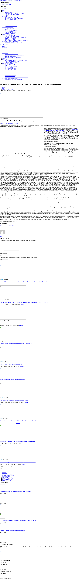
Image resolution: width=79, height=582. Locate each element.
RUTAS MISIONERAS (6, 480)
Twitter (5, 225)
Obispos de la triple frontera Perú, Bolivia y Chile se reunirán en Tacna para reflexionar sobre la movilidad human (22, 420)
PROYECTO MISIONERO (10, 28)
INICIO (3, 10)
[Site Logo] (11, 0)
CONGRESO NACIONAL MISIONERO (10, 41)
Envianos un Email (5, 2)
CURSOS (4, 472)
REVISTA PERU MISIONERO (11, 30)
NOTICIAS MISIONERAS (8, 123)
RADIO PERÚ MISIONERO (10, 33)
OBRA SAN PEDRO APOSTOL (11, 19)
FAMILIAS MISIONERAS (10, 39)
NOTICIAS (4, 21)
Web (1, 255)
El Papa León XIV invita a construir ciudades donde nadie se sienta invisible (12, 530)
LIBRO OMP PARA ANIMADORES (12, 14)
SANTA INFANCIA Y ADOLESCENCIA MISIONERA (15, 37)
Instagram (9, 575)
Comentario (2, 249)
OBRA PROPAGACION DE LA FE (11, 17)
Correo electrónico (3, 253)
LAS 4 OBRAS (5, 16)
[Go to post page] (13, 298)
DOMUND (4, 473)
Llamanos (4, 6)
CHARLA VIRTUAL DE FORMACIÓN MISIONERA (8, 501)
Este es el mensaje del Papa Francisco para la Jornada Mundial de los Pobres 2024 (16, 343)
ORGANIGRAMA (8, 12)
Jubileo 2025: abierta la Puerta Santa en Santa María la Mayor (12, 379)
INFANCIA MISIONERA (7, 474)
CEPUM (6, 29)
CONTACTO (7, 15)
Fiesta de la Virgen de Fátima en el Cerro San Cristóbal (11, 364)
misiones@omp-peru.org (6, 4)
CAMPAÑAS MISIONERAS (7, 471)
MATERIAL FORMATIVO (7, 34)
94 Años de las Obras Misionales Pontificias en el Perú (15, 13)
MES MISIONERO (6, 476)
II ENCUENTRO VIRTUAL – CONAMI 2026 (13, 42)
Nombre (2, 251)
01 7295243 (4, 8)
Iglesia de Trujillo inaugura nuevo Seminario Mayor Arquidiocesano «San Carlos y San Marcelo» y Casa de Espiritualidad (24, 281)
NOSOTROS (4, 11)
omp (2, 123)
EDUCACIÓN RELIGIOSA (10, 35)
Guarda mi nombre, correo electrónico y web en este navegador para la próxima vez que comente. (19, 257)
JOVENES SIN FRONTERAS (10, 38)
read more (23, 283)
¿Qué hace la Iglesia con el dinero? (11, 26)
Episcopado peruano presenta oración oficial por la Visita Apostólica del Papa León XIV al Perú (15, 491)
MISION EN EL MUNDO (7, 477)
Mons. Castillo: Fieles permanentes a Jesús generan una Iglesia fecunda (14, 400)
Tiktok (12, 575)
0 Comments (16, 123)
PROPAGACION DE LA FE (7, 479)
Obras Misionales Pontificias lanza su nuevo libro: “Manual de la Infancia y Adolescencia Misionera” (16, 510)
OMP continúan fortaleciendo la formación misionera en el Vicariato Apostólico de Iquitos (17, 441)
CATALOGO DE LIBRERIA (10, 32)
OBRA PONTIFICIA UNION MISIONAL (13, 20)
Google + (12, 225)
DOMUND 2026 (5, 22)
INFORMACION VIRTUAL (7, 27)
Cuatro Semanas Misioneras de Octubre (12, 25)
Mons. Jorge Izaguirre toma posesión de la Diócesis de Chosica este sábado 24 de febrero (17, 322)
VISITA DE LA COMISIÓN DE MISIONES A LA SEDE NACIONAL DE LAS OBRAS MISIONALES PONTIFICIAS (24, 302)
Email (15, 225)
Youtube (5, 575)
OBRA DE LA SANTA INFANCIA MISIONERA (14, 18)
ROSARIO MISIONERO (9, 31)
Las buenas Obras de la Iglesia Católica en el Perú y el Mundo (16, 23)
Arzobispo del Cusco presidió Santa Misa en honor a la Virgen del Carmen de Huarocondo (18, 462)
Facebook (2, 225)
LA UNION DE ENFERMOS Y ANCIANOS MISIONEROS (16, 40)
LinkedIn (8, 225)
